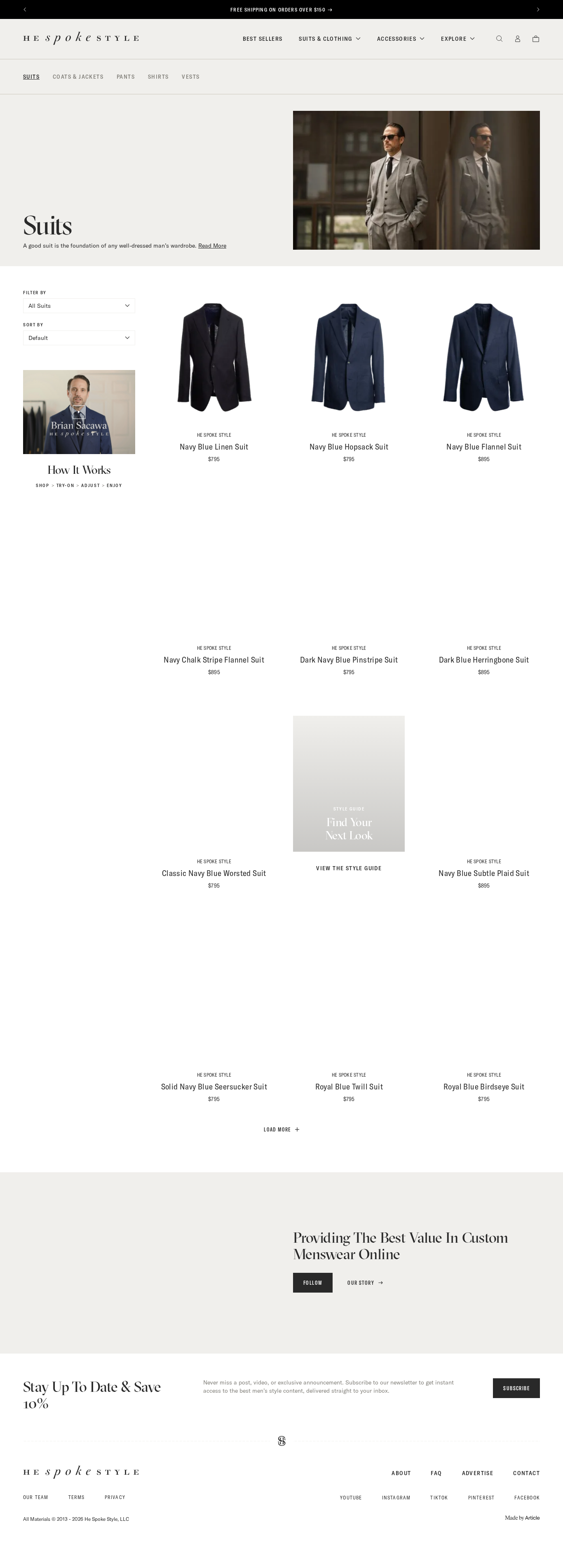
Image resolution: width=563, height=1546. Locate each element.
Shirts (158, 76)
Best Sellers (263, 38)
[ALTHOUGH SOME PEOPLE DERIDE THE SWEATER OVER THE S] (229, 1261)
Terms (76, 1497)
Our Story (360, 1282)
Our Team (36, 1497)
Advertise (478, 1473)
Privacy (115, 1497)
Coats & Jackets (78, 76)
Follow (312, 1282)
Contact (526, 1473)
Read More (212, 245)
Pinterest (481, 1497)
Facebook (527, 1497)
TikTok (439, 1497)
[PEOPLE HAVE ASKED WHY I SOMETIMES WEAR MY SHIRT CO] (147, 1261)
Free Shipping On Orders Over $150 (278, 10)
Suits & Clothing (325, 38)
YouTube (351, 1497)
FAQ (436, 1473)
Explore (454, 38)
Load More (277, 1129)
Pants (126, 76)
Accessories (396, 38)
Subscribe (516, 1388)
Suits (31, 76)
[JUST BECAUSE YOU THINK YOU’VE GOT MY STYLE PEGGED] (64, 1261)
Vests (190, 76)
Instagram (396, 1497)
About (401, 1473)
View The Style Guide (349, 868)
